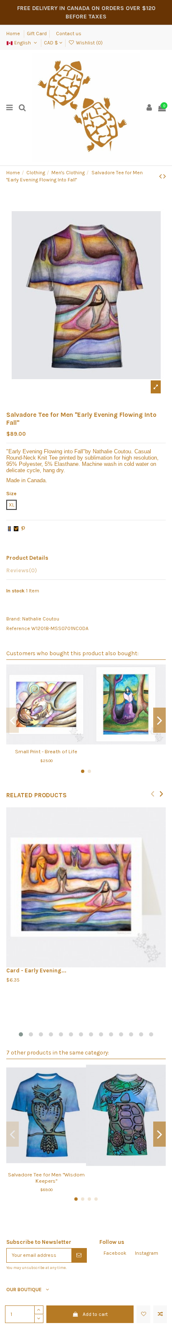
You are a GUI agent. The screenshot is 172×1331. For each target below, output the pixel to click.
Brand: (13, 619)
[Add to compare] (160, 1314)
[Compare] (46, 742)
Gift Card (37, 33)
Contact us (68, 33)
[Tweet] (16, 529)
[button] (21, 1034)
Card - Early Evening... (36, 970)
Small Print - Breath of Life (46, 751)
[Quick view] (56, 742)
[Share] (9, 529)
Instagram (146, 1253)
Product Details (27, 557)
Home (13, 33)
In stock (15, 591)
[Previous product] (161, 176)
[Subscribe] (78, 1255)
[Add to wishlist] (143, 1314)
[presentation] (152, 793)
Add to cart (95, 1314)
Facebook (115, 1253)
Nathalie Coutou (40, 619)
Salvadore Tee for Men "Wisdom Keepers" (46, 1177)
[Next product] (164, 176)
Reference (18, 628)
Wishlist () (88, 43)
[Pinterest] (23, 529)
